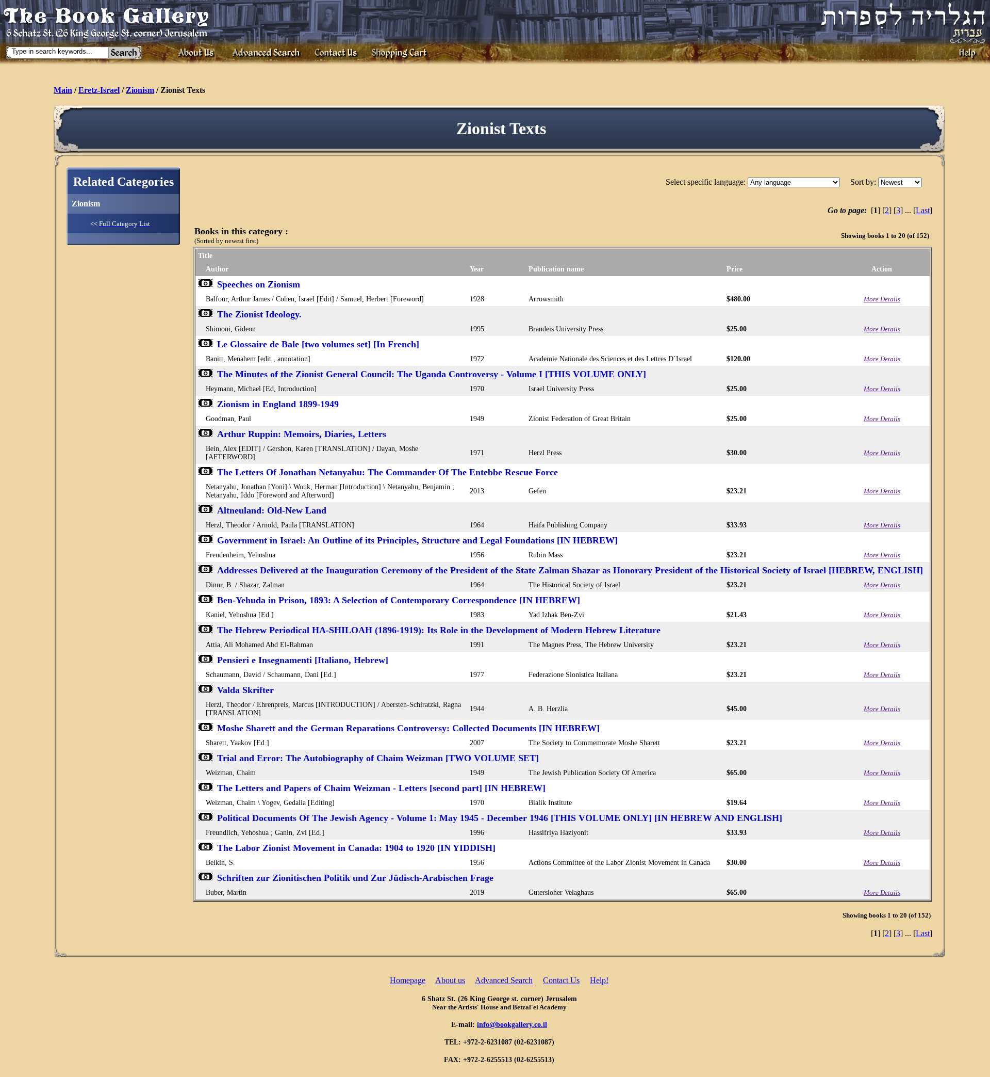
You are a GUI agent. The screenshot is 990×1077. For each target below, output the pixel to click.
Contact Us (561, 980)
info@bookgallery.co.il (512, 1024)
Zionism (140, 90)
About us (450, 980)
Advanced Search (504, 980)
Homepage (407, 980)
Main (63, 90)
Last (923, 210)
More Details (882, 299)
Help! (599, 980)
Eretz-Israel (99, 90)
